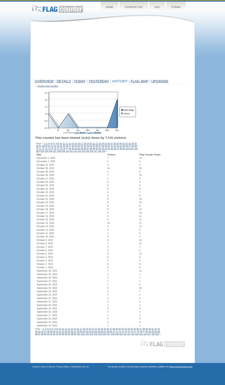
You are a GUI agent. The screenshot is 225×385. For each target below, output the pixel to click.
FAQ (157, 7)
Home (109, 7)
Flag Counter (57, 9)
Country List (134, 7)
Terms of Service (47, 367)
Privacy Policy (63, 367)
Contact (35, 367)
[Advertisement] (112, 51)
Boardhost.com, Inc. (80, 367)
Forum (175, 7)
